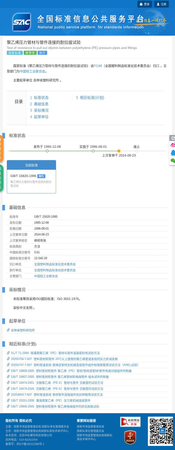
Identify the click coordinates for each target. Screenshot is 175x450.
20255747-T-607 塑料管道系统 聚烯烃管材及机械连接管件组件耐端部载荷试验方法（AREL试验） (75, 365)
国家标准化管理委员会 (90, 431)
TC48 (98, 66)
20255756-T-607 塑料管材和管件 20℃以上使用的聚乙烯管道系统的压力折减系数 (64, 359)
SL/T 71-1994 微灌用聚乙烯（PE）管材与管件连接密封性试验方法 (55, 353)
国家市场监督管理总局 (90, 426)
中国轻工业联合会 (32, 71)
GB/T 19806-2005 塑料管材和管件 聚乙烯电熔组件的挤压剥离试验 (55, 406)
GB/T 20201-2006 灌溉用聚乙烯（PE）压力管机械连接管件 (50, 400)
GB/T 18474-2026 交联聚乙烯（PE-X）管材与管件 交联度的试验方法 (57, 388)
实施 (93, 146)
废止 (137, 146)
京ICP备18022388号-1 (30, 444)
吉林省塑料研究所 (23, 330)
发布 (47, 146)
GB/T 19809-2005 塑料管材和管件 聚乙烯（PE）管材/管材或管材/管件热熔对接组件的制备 (71, 371)
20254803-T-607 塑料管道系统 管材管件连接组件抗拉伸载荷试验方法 (57, 394)
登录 (146, 4)
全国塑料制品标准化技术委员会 (55, 264)
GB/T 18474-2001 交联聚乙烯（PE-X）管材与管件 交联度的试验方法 (57, 382)
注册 (163, 4)
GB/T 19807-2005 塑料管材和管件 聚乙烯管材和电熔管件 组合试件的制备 (60, 377)
